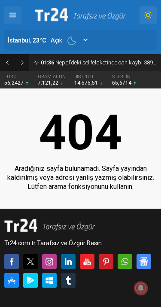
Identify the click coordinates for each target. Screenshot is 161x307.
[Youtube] (87, 261)
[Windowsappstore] (49, 280)
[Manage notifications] (141, 288)
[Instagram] (49, 261)
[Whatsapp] (125, 261)
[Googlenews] (144, 261)
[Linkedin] (68, 261)
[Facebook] (11, 261)
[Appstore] (11, 280)
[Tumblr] (68, 280)
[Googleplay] (30, 280)
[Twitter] (30, 261)
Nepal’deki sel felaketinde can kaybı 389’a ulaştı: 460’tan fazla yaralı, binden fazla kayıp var (99, 62)
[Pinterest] (106, 261)
